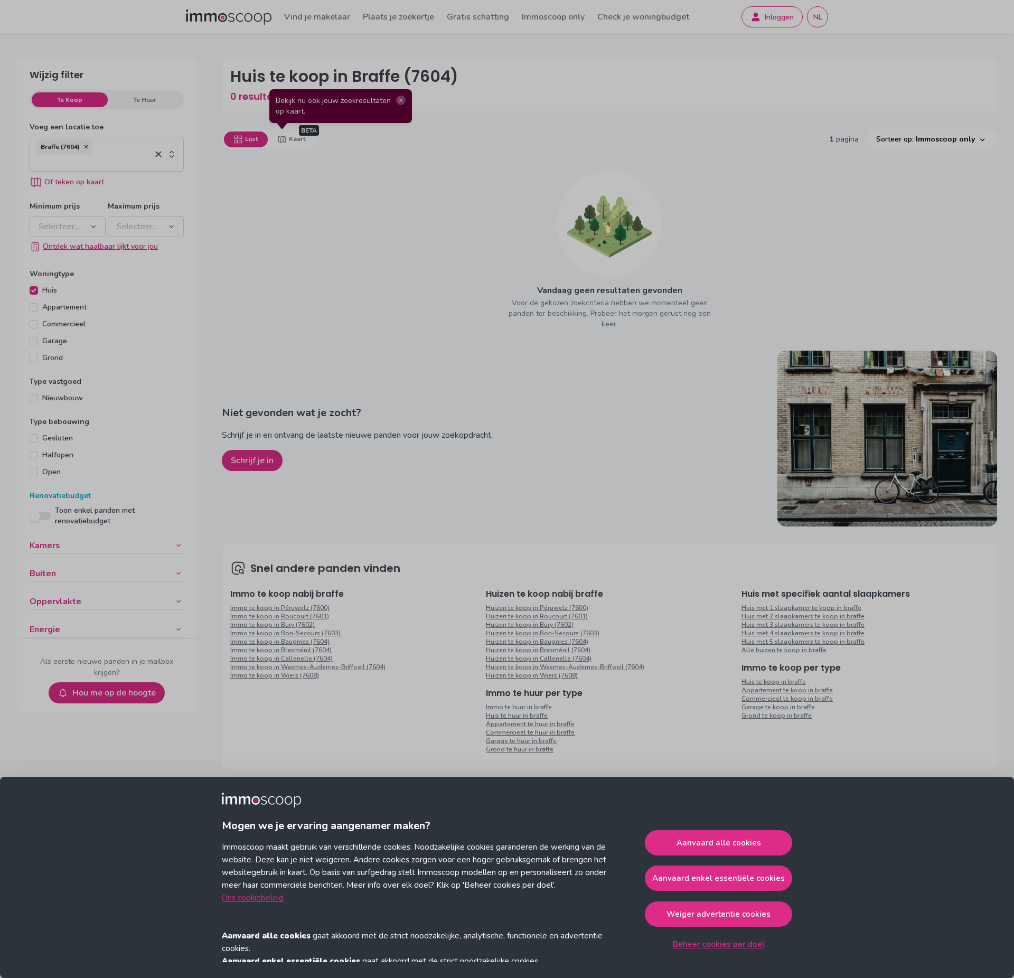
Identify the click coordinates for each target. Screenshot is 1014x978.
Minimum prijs (55, 206)
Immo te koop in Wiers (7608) (274, 675)
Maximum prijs (133, 206)
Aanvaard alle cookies (719, 843)
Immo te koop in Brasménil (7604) (281, 650)
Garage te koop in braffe (778, 707)
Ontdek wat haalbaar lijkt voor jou (100, 246)
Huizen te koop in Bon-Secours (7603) (542, 633)
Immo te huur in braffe (519, 707)
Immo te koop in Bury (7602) (272, 624)
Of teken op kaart (74, 182)
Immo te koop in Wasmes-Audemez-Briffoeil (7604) (308, 667)
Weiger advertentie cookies (718, 914)
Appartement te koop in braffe (787, 690)
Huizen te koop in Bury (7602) (530, 624)
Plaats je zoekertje (398, 17)
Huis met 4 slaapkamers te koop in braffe (803, 633)
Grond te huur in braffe (519, 749)
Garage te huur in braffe (521, 741)
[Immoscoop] (228, 17)
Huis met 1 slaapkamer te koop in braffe (801, 608)
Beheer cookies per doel (719, 944)
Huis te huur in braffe (517, 715)
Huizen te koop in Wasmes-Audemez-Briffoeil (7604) (565, 667)
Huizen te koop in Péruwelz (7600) (537, 608)
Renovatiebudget (60, 496)
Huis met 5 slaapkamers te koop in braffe (803, 641)
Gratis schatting (478, 17)
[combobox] (93, 162)
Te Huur (144, 100)
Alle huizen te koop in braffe (784, 650)
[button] (86, 146)
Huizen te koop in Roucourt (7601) (537, 616)
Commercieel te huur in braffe (530, 732)
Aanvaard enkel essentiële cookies (718, 878)
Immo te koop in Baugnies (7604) (280, 641)
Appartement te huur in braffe (530, 724)
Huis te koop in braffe (773, 682)
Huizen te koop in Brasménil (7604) (538, 650)
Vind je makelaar (317, 17)
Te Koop (69, 100)
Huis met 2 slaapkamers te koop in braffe (803, 616)
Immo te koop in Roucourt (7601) (279, 616)
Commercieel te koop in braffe (787, 698)
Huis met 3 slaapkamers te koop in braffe (803, 624)
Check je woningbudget (643, 17)
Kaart (297, 139)
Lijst (251, 139)
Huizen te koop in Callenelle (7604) (539, 658)
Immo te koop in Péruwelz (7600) (280, 608)
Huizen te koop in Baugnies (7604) (537, 641)
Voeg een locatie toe (67, 127)
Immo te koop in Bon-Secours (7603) (285, 633)
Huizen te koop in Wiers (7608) (532, 675)
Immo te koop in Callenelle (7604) (281, 658)
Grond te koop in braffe (776, 715)
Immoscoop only (553, 17)
